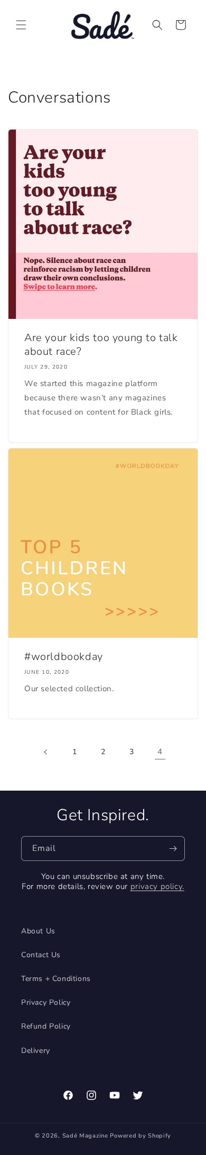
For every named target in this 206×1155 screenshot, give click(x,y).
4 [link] (160, 751)
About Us (38, 931)
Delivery (35, 1051)
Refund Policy (46, 1026)
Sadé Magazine (86, 1136)
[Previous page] (46, 752)
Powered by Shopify (140, 1136)
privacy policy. (157, 886)
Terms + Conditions (56, 979)
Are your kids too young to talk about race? (101, 345)
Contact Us (41, 955)
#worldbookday (63, 657)
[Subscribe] (172, 848)
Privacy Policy (45, 1002)
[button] (21, 24)
